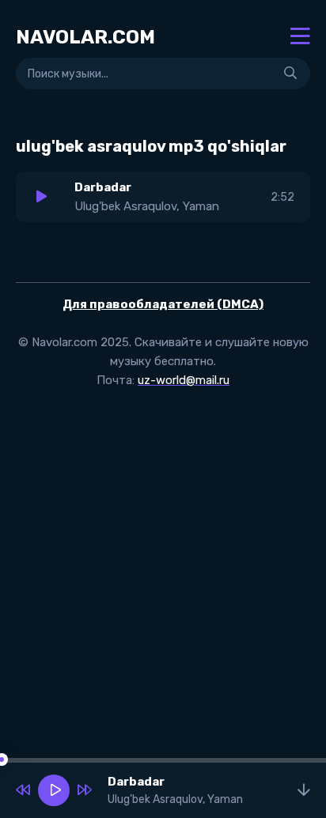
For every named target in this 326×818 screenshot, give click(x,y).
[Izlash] (290, 73)
